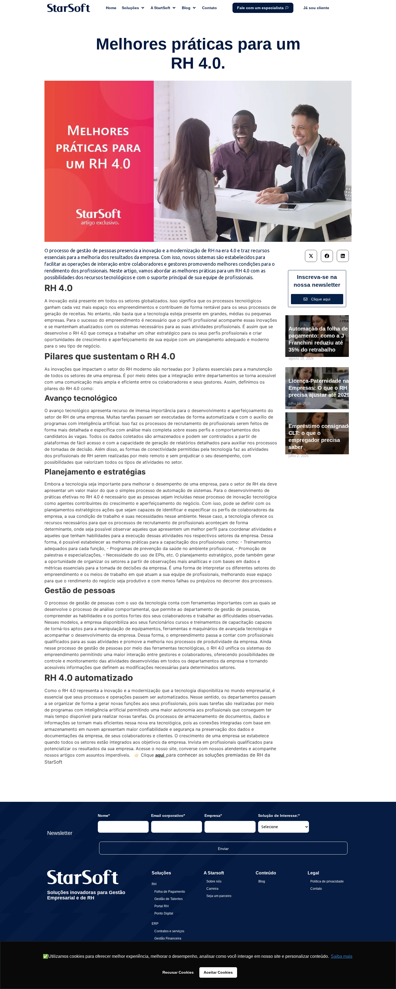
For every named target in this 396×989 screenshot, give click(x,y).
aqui (160, 755)
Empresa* (213, 815)
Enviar (223, 848)
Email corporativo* (168, 815)
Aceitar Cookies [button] (218, 972)
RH (154, 884)
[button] (311, 256)
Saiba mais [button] (341, 956)
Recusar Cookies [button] (178, 972)
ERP (155, 924)
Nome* (104, 815)
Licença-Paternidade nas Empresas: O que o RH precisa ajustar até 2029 (320, 388)
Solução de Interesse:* (279, 815)
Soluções (161, 873)
